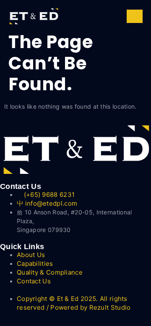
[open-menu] (135, 16)
